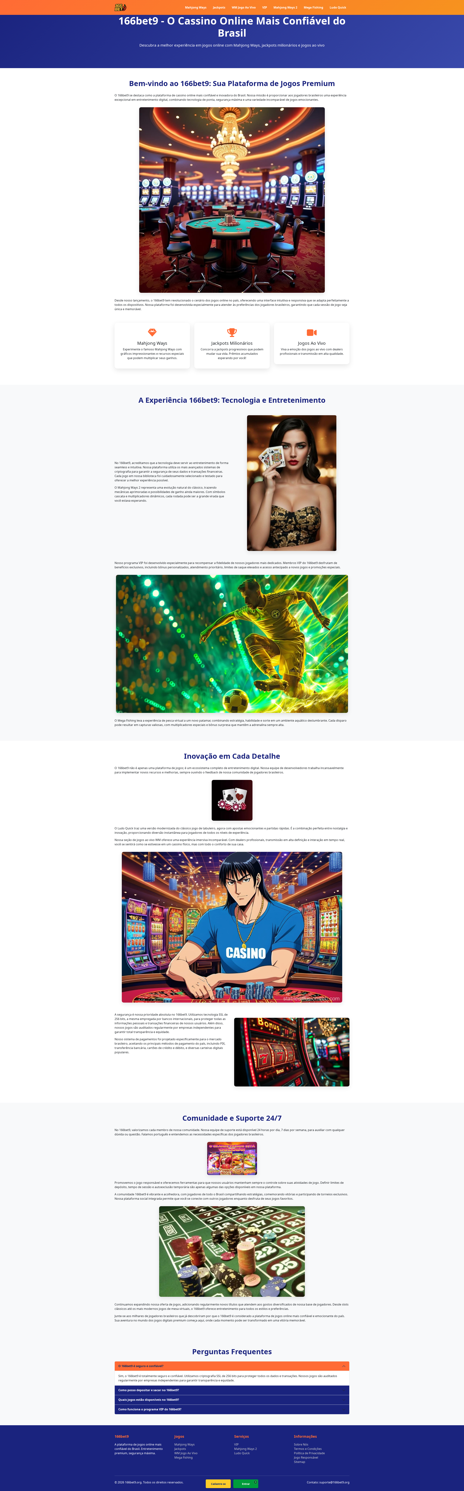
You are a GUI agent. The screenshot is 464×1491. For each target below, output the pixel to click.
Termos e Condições (308, 1449)
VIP (264, 7)
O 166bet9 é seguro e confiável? (140, 1366)
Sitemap (299, 1462)
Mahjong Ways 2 (285, 7)
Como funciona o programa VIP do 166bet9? (149, 1409)
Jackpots (219, 7)
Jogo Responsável (306, 1457)
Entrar (246, 1484)
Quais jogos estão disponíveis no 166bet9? (148, 1400)
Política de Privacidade (309, 1453)
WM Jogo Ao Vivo (244, 7)
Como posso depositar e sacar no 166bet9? (148, 1390)
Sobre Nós (301, 1444)
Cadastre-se (218, 1484)
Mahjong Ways (195, 7)
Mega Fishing (313, 7)
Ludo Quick (338, 7)
